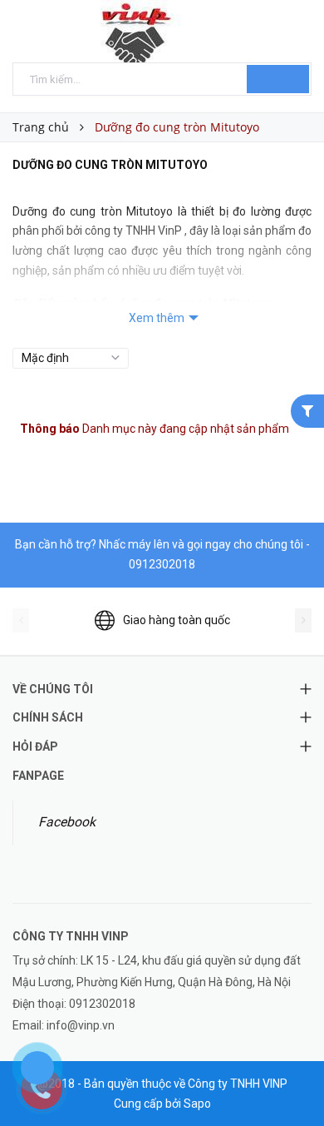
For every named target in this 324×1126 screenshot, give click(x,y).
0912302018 (162, 564)
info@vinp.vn (81, 1025)
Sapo (197, 1103)
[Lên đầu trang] (290, 1076)
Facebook (67, 822)
